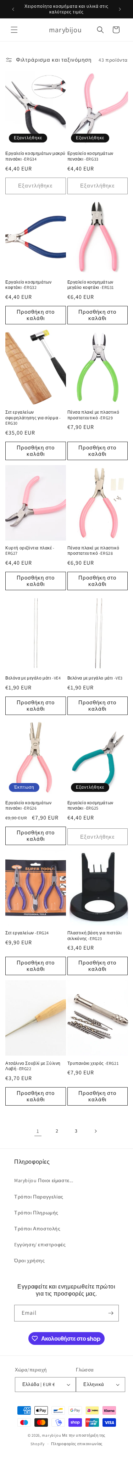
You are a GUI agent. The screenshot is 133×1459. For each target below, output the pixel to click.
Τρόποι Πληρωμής (36, 1212)
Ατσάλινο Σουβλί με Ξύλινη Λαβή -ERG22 (33, 1066)
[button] (14, 30)
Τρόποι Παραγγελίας (38, 1197)
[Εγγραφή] (110, 1313)
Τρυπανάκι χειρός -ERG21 (93, 1063)
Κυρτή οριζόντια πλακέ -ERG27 (30, 550)
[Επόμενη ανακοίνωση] (120, 9)
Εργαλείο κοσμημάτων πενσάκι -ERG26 (28, 805)
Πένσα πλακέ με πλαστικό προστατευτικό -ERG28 (93, 550)
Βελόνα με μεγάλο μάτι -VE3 (95, 678)
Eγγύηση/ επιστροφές (40, 1244)
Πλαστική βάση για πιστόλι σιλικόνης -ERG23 (94, 935)
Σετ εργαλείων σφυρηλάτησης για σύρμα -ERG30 (33, 417)
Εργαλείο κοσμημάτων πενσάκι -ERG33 (90, 156)
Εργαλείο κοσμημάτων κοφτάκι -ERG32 (28, 284)
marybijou (51, 1435)
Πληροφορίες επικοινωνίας (76, 1443)
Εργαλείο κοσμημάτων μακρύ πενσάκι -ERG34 (35, 156)
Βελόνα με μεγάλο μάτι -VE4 (33, 678)
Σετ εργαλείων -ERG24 (27, 932)
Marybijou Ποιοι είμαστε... (43, 1180)
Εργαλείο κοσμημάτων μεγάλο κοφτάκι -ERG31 (90, 284)
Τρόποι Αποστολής (37, 1228)
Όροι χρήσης (29, 1260)
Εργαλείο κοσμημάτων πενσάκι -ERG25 (90, 805)
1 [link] (38, 1131)
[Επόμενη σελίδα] (95, 1131)
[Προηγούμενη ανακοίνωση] (13, 9)
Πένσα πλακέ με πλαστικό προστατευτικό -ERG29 (93, 414)
